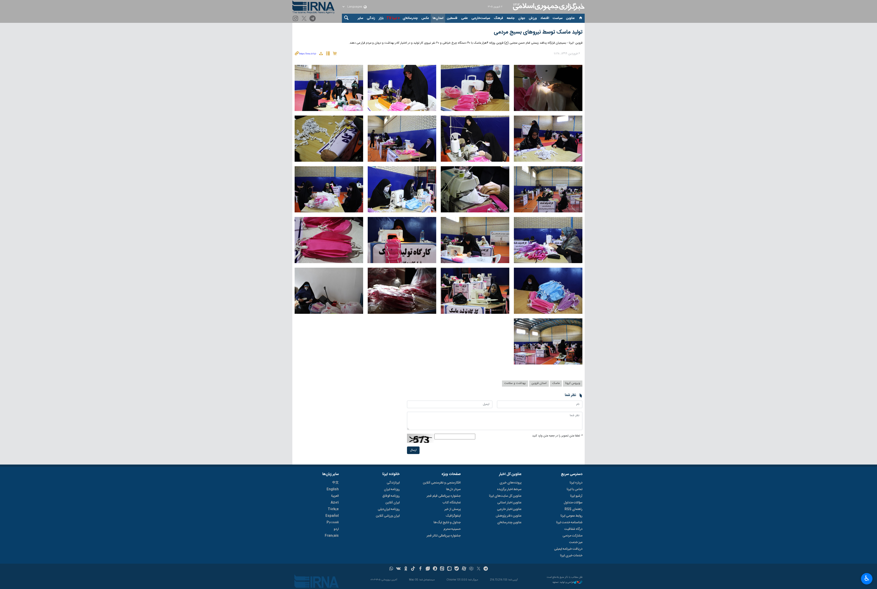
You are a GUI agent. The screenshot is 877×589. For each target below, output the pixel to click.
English (333, 489)
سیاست (558, 18)
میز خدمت (575, 542)
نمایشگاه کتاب (452, 502)
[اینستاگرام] (296, 18)
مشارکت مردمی (572, 536)
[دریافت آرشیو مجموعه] (320, 54)
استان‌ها (438, 18)
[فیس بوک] (420, 569)
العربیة (335, 496)
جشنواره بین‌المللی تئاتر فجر (444, 536)
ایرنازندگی (393, 483)
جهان (521, 18)
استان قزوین (539, 383)
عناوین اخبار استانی (509, 502)
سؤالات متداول (573, 502)
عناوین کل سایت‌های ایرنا (505, 496)
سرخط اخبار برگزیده (509, 489)
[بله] (457, 569)
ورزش (533, 18)
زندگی (371, 18)
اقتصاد (544, 18)
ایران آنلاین (393, 502)
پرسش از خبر (452, 509)
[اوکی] (406, 569)
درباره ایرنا (576, 483)
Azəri (335, 502)
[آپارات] (464, 569)
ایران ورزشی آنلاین (388, 516)
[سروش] (435, 569)
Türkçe (333, 509)
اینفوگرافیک (453, 516)
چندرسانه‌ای (410, 18)
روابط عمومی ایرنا (571, 516)
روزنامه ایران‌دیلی (389, 509)
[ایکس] (478, 569)
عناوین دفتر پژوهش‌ (508, 516)
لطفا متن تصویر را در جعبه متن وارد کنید (557, 436)
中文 (335, 483)
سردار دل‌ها (453, 489)
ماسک (556, 383)
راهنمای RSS (573, 509)
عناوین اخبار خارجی (509, 509)
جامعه (511, 18)
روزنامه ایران (392, 489)
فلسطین (452, 18)
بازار (381, 18)
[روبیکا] (471, 569)
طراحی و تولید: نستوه (563, 582)
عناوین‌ (570, 18)
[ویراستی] (428, 569)
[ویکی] (398, 569)
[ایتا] (442, 569)
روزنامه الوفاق (391, 496)
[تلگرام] (313, 18)
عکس (425, 18)
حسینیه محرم (452, 529)
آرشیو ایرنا (576, 496)
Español (332, 516)
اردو (336, 529)
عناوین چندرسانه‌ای (509, 522)
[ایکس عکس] (305, 18)
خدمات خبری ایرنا (571, 555)
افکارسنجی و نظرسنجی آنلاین (442, 483)
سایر (360, 18)
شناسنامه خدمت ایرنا (569, 522)
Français (332, 536)
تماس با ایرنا (574, 489)
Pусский (333, 522)
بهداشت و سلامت (515, 383)
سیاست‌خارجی (480, 18)
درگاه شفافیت (573, 529)
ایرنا (548, 6)
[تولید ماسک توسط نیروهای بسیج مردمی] (548, 88)
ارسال (413, 450)
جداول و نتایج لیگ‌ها (447, 522)
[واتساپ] (391, 569)
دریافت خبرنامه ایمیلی (568, 549)
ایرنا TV (391, 18)
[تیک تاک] (413, 569)
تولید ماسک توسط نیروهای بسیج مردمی (538, 32)
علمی (464, 18)
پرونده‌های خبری (510, 483)
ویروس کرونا (572, 383)
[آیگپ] (449, 569)
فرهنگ (498, 18)
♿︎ (867, 578)
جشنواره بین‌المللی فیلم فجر (444, 496)
